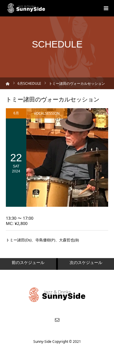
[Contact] (57, 320)
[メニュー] (106, 8)
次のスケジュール (86, 262)
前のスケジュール (28, 262)
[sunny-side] (26, 8)
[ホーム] (8, 83)
